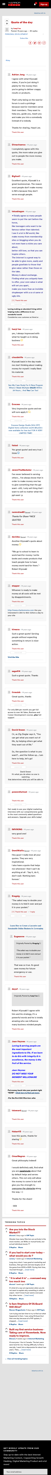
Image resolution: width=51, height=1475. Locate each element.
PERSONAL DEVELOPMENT (16, 34)
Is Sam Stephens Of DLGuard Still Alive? (25, 1305)
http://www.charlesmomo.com (21, 610)
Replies (13, 1247)
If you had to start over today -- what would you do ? (27, 1254)
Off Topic (30, 1235)
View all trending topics (16, 1358)
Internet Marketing (34, 1258)
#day (8, 60)
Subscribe (24, 38)
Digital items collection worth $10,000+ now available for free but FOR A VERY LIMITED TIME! (25, 430)
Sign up (44, 4)
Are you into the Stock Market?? (22, 1231)
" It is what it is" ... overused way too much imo (27, 1279)
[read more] (29, 1269)
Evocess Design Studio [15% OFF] (25, 425)
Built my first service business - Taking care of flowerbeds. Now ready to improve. (27, 1332)
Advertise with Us (39, 13)
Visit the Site (13, 657)
